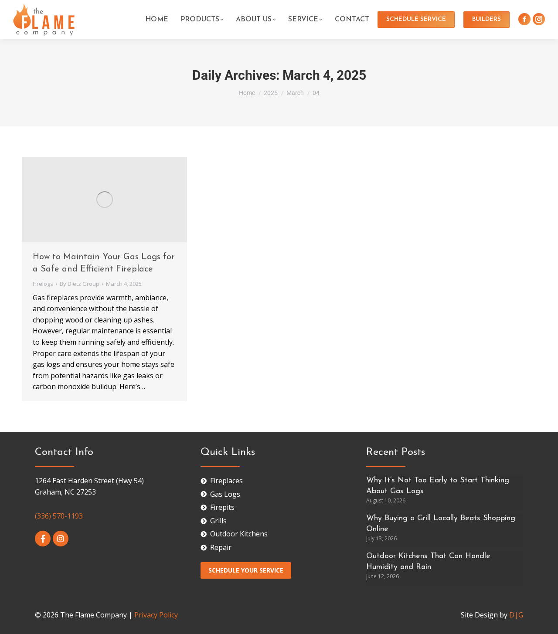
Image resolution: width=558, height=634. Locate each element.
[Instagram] (60, 538)
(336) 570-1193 (59, 516)
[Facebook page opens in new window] (524, 19)
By (79, 284)
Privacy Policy (156, 615)
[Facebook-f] (43, 538)
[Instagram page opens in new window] (539, 19)
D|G (516, 615)
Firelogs (43, 284)
